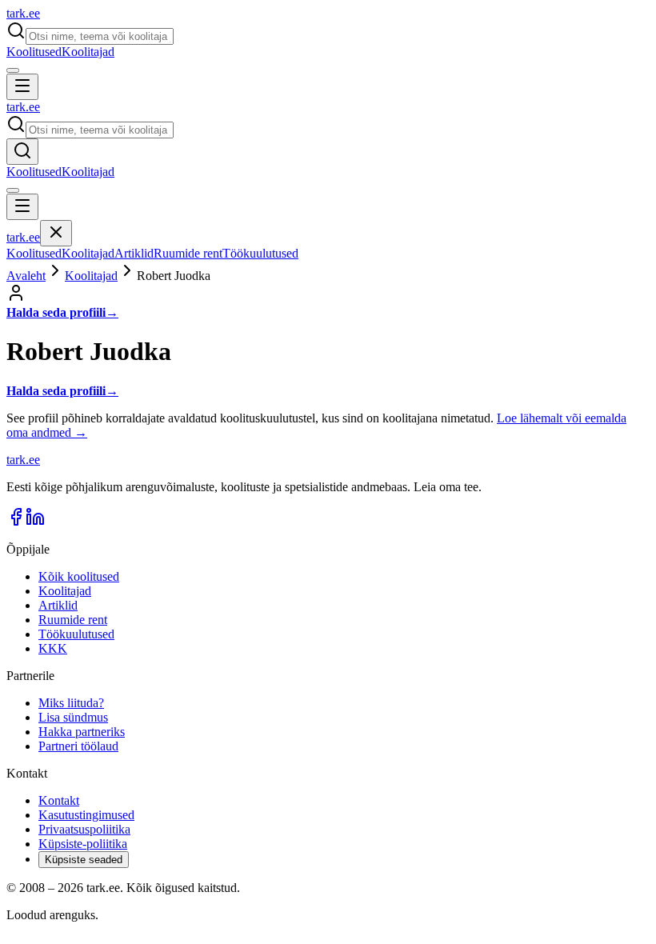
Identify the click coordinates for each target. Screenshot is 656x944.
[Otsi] (22, 151)
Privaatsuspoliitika (84, 829)
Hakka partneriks (81, 731)
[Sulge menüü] (56, 233)
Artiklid (134, 253)
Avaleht (26, 275)
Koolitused (34, 51)
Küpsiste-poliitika (82, 843)
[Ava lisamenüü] (12, 70)
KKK (52, 648)
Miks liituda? (71, 703)
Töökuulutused (260, 253)
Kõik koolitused (78, 576)
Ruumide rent (188, 253)
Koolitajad (88, 51)
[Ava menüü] (22, 87)
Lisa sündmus (73, 717)
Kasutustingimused (86, 815)
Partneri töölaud (78, 746)
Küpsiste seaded (83, 860)
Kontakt (58, 800)
